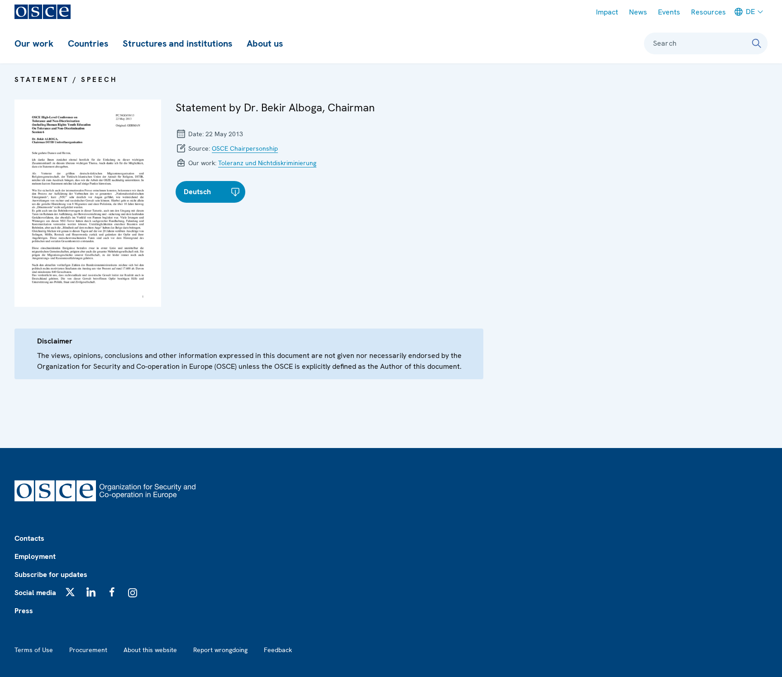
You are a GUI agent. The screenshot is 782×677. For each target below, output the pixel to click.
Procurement (88, 650)
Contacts (29, 538)
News (638, 12)
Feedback (278, 650)
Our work (33, 43)
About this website (150, 650)
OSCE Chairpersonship (245, 148)
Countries (88, 43)
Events (669, 12)
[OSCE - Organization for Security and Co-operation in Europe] (42, 12)
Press (23, 610)
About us (265, 43)
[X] (70, 592)
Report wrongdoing (220, 650)
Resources (708, 12)
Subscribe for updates (50, 574)
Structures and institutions (177, 43)
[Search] (757, 43)
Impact (607, 12)
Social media (35, 592)
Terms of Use (33, 650)
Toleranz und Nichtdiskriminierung (267, 163)
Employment (35, 556)
